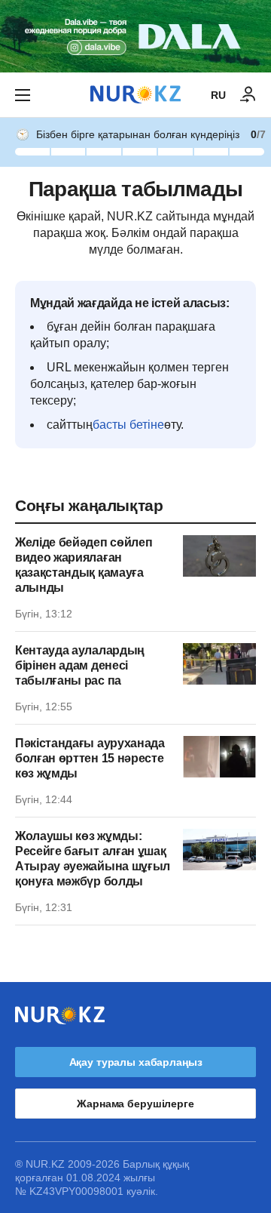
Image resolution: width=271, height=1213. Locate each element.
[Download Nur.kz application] (135, 36)
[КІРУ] (248, 95)
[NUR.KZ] (135, 95)
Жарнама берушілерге (135, 1104)
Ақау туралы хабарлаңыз (135, 1062)
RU (218, 95)
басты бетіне (128, 424)
